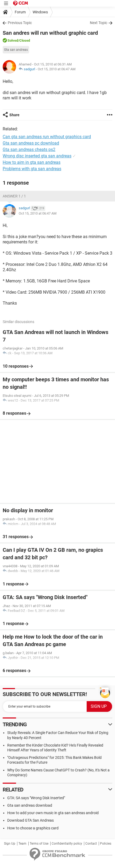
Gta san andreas (16, 50)
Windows (40, 12)
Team (22, 843)
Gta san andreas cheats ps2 (29, 149)
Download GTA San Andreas (30, 820)
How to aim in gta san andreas (31, 162)
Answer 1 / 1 (14, 196)
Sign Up (9, 843)
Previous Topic (20, 23)
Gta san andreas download (29, 805)
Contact (91, 843)
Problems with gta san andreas (32, 168)
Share (14, 115)
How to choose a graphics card (33, 828)
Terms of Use (39, 843)
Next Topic (98, 23)
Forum (20, 12)
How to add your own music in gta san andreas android (53, 813)
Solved (12, 40)
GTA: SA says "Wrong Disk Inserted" (36, 798)
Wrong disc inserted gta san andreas (37, 155)
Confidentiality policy (67, 843)
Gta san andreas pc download (31, 143)
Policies (105, 843)
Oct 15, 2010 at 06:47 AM (56, 69)
